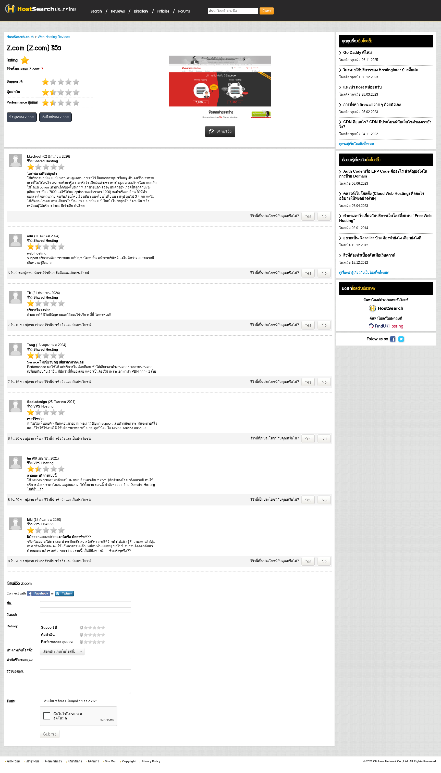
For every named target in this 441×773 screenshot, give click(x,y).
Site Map (110, 761)
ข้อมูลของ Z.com (21, 117)
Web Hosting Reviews (54, 37)
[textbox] (233, 11)
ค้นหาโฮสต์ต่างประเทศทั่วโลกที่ (386, 300)
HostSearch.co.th (20, 37)
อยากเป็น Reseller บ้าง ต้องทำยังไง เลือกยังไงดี (382, 238)
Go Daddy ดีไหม (357, 52)
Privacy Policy (151, 761)
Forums (184, 11)
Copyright (129, 761)
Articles (163, 11)
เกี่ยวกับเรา (75, 761)
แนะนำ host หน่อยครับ (362, 87)
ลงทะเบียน (13, 761)
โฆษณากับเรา (53, 761)
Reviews (118, 11)
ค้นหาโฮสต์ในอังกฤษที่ (386, 318)
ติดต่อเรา (93, 761)
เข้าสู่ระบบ (32, 761)
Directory (141, 11)
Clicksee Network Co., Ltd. (391, 761)
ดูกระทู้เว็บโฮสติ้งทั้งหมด (356, 144)
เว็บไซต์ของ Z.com (55, 117)
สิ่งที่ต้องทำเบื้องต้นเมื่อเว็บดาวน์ (369, 255)
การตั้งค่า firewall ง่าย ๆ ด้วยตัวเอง (372, 104)
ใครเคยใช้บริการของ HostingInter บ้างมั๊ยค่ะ (380, 70)
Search (96, 11)
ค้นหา (266, 11)
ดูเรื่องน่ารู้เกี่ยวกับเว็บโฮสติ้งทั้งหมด (364, 272)
